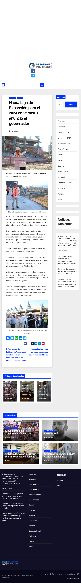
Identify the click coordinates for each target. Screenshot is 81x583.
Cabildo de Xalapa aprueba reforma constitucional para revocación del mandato (20, 457)
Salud (60, 200)
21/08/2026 (10, 437)
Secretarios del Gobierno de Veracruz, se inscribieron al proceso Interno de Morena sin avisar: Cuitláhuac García (16, 355)
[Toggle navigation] (42, 85)
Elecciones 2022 (64, 132)
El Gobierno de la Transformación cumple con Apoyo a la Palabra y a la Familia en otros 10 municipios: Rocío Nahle (67, 240)
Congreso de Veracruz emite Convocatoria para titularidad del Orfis (67, 271)
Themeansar (5, 577)
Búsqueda (61, 97)
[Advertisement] (40, 15)
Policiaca (61, 188)
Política (61, 194)
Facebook (59, 480)
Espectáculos (63, 149)
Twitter (58, 485)
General (61, 160)
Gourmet (61, 166)
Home (46, 574)
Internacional (63, 171)
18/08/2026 (10, 460)
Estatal (20, 98)
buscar (70, 104)
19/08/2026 (49, 437)
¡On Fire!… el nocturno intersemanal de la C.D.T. (64, 574)
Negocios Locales (65, 183)
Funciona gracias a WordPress (11, 575)
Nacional (61, 177)
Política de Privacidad (72, 578)
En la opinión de (64, 143)
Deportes (13, 98)
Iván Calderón (63, 251)
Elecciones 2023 (64, 138)
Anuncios (61, 121)
